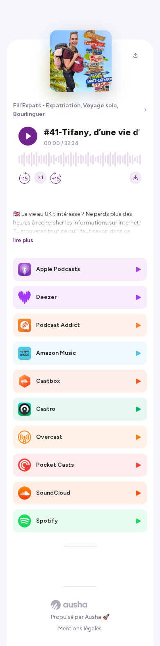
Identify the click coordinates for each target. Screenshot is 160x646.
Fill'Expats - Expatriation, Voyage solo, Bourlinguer (65, 110)
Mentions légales (80, 628)
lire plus (23, 240)
